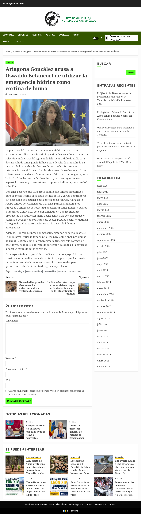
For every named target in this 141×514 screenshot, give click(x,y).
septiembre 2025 (106, 240)
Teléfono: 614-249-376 (104, 504)
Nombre (11, 358)
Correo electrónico (16, 369)
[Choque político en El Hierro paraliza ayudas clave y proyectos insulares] (15, 429)
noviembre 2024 (105, 300)
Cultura (36, 34)
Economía (8, 34)
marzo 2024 (103, 348)
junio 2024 (102, 330)
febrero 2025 (104, 282)
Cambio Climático (33, 457)
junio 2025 (102, 258)
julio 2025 (102, 252)
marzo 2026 (103, 209)
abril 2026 (102, 203)
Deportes (23, 34)
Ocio (76, 34)
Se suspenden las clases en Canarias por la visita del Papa (124, 487)
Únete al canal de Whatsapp (120, 38)
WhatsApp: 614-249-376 (80, 504)
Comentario (13, 320)
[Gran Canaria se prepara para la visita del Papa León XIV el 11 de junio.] (59, 486)
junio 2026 (102, 191)
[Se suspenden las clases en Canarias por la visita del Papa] (103, 486)
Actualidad (75, 457)
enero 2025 (103, 288)
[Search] (101, 38)
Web (8, 380)
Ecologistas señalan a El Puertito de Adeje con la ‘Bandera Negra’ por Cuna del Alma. (115, 116)
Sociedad (64, 34)
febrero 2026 (104, 215)
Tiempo (6, 41)
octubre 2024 (104, 306)
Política (50, 34)
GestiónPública (50, 271)
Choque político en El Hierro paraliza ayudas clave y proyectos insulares (35, 433)
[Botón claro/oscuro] (96, 38)
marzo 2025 (103, 276)
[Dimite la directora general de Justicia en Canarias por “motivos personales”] (58, 429)
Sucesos (19, 41)
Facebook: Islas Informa (36, 504)
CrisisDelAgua (18, 271)
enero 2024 (103, 360)
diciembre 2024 (105, 294)
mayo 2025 (103, 264)
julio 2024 (102, 324)
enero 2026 (103, 221)
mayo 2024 (103, 336)
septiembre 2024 (106, 312)
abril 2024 (102, 342)
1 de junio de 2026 (125, 495)
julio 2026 (102, 185)
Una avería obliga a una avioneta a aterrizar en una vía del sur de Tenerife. (115, 131)
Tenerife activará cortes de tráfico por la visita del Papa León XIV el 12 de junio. (116, 147)
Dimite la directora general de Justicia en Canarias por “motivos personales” (76, 435)
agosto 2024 (103, 318)
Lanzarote (62, 271)
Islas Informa (72, 510)
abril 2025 (102, 270)
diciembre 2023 (105, 366)
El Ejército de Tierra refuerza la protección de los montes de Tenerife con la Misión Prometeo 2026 (36, 470)
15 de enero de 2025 (17, 94)
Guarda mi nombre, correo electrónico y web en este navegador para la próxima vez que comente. (46, 392)
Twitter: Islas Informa (57, 504)
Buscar (104, 63)
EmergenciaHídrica (34, 271)
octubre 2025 (104, 233)
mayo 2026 (103, 197)
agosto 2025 (103, 246)
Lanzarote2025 (75, 271)
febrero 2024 (104, 354)
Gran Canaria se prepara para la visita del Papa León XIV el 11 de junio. (114, 162)
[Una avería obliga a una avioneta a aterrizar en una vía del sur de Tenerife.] (103, 465)
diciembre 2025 (105, 228)
